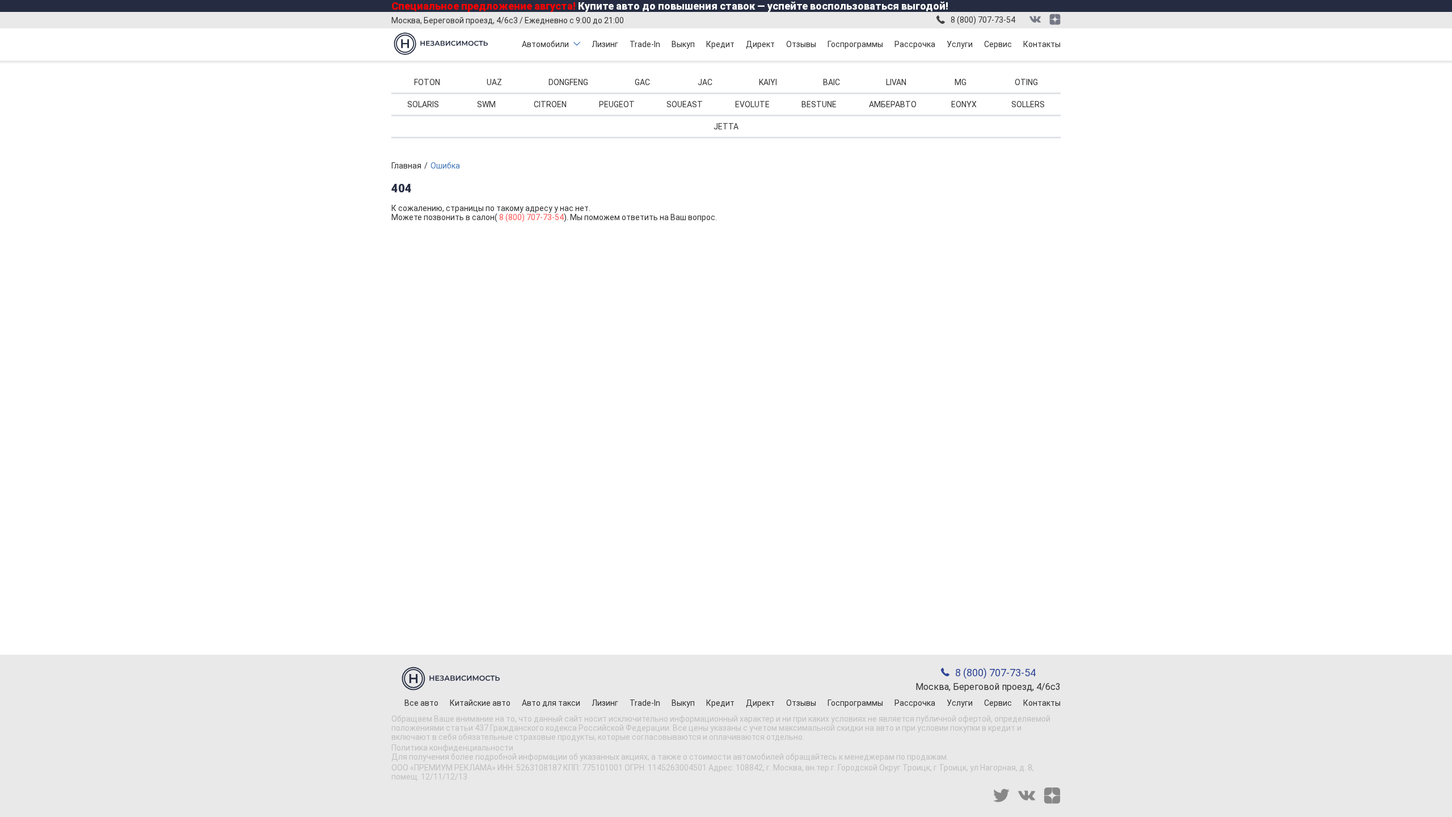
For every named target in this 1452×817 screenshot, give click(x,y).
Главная (406, 165)
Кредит (720, 44)
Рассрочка (914, 44)
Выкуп (683, 44)
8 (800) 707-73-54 (983, 19)
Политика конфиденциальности (452, 747)
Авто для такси (551, 702)
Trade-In (645, 44)
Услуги (960, 44)
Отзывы (801, 44)
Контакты (1042, 44)
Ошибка (445, 165)
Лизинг (605, 44)
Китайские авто (480, 702)
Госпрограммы (855, 44)
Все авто (421, 702)
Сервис (998, 44)
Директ (760, 44)
